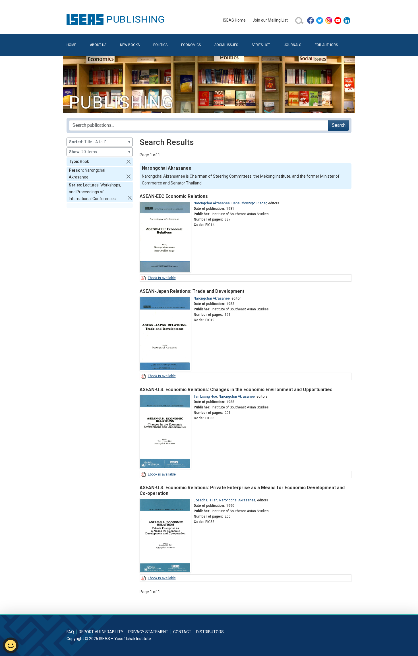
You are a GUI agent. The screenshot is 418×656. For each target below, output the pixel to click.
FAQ (70, 632)
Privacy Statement (148, 632)
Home (71, 45)
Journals (292, 45)
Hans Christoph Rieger (248, 203)
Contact (182, 632)
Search (338, 125)
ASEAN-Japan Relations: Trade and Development (192, 291)
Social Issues (226, 45)
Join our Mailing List (270, 20)
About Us (98, 45)
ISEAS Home (234, 20)
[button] (128, 161)
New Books (130, 45)
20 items (99, 152)
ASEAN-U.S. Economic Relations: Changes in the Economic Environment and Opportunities (236, 389)
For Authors (326, 45)
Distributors (210, 632)
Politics (160, 45)
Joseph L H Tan (206, 500)
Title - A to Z (99, 142)
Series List (261, 45)
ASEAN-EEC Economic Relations (174, 196)
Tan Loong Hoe (205, 396)
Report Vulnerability (101, 632)
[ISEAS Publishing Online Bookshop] (116, 19)
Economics (191, 45)
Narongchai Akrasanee (212, 203)
